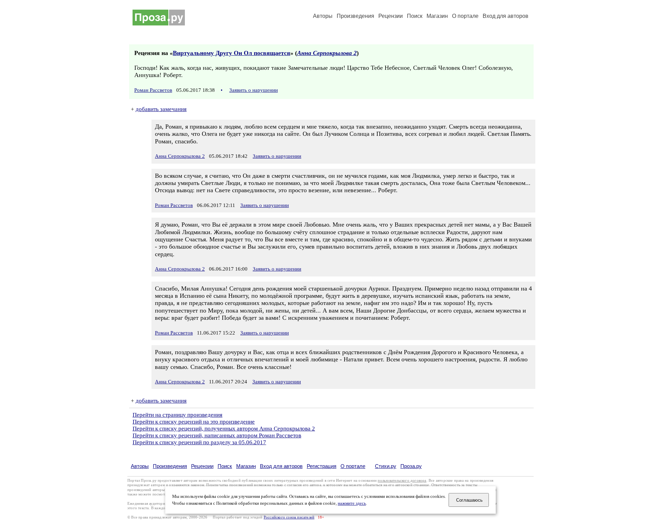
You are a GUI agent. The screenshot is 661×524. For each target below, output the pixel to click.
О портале (352, 466)
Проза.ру (411, 466)
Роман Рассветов (153, 90)
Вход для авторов (505, 16)
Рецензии (390, 16)
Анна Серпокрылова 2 (327, 53)
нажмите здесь (352, 503)
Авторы (323, 16)
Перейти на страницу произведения (177, 415)
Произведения (355, 16)
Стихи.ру (385, 466)
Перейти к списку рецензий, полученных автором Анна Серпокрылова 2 (224, 428)
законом (197, 485)
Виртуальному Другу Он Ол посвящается (231, 53)
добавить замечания (161, 109)
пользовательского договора (402, 480)
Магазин (437, 16)
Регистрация (321, 466)
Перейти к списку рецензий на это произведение (194, 421)
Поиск (414, 16)
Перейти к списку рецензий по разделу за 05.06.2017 (199, 442)
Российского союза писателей (289, 517)
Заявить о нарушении (253, 90)
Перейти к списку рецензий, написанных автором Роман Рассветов (217, 435)
